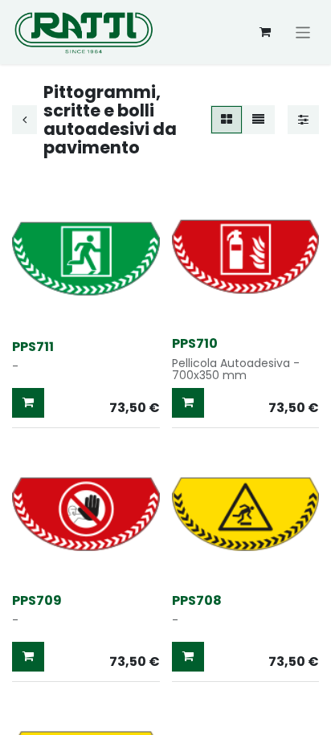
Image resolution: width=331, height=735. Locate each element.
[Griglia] (226, 120)
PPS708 (197, 600)
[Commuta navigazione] (303, 31)
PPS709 (37, 600)
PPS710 (195, 343)
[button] (28, 403)
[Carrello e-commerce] (265, 32)
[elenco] (258, 120)
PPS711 (33, 346)
